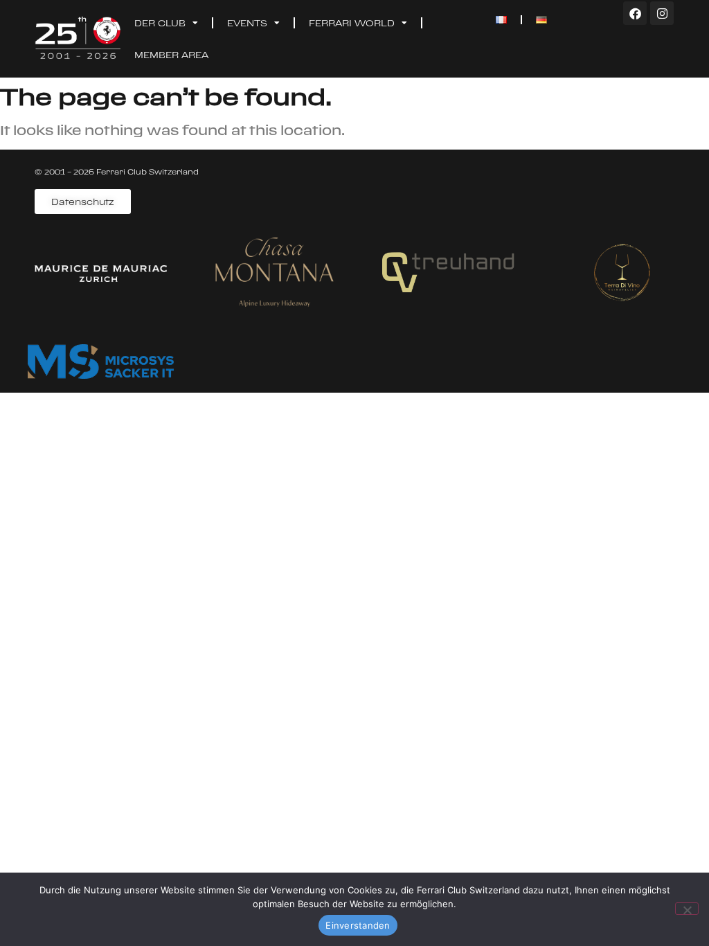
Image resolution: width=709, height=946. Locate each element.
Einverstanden (357, 925)
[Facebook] (635, 13)
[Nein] (687, 908)
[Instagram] (662, 13)
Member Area (171, 55)
